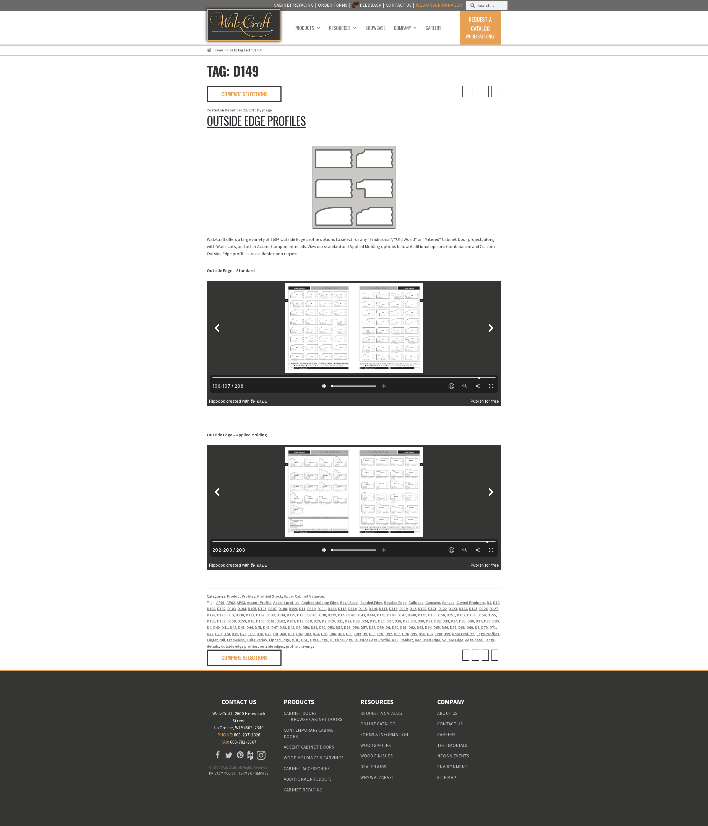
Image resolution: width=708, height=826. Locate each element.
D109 (293, 608)
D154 (481, 615)
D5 (298, 627)
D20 (331, 621)
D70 (484, 627)
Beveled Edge (395, 602)
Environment (452, 766)
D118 (393, 608)
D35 (462, 621)
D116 (373, 608)
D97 (430, 633)
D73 (218, 633)
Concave (432, 602)
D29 (406, 621)
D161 (270, 621)
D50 (306, 627)
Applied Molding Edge (319, 602)
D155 (492, 615)
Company (402, 27)
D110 (311, 608)
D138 (321, 615)
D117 (383, 608)
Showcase (375, 27)
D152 (461, 615)
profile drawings (300, 646)
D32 (437, 621)
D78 (260, 633)
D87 (341, 633)
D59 (380, 627)
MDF (295, 639)
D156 (211, 621)
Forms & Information (384, 734)
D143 (360, 615)
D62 (411, 627)
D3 (413, 621)
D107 (272, 608)
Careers (434, 27)
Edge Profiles (488, 633)
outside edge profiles (239, 646)
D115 (362, 608)
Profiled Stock (269, 596)
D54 (339, 627)
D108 (282, 608)
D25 (373, 621)
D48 (283, 627)
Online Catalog (377, 723)
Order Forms (333, 5)
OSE (304, 639)
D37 (479, 621)
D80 (283, 633)
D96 (422, 633)
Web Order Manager (439, 5)
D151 (451, 615)
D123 (453, 608)
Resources (340, 27)
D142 (350, 615)
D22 (348, 621)
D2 (324, 621)
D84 (316, 633)
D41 (225, 627)
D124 (463, 608)
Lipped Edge (279, 639)
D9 (365, 633)
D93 (397, 633)
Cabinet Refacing (294, 5)
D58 (372, 627)
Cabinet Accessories (307, 768)
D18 (308, 621)
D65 (436, 627)
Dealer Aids (373, 766)
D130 (240, 615)
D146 (391, 615)
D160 (260, 621)
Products (304, 27)
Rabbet (406, 639)
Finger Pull (216, 639)
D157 (221, 621)
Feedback (370, 5)
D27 (389, 621)
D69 (470, 627)
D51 (314, 627)
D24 (364, 621)
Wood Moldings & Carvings (314, 757)
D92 (389, 633)
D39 (495, 621)
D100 (211, 608)
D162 (281, 621)
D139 (332, 615)
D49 (291, 627)
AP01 (220, 602)
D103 (231, 608)
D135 (291, 615)
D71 (493, 627)
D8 (275, 633)
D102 (221, 608)
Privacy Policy (222, 773)
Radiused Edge (427, 639)
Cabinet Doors (300, 713)
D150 (440, 615)
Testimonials (452, 745)
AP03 (241, 602)
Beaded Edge (371, 602)
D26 (381, 621)
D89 (357, 633)
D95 (413, 633)
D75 (235, 633)
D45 (258, 627)
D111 (321, 608)
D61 (403, 627)
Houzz (250, 755)
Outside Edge (341, 639)
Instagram (261, 755)
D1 (489, 602)
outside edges (272, 646)
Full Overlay (257, 639)
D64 (428, 627)
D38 (487, 621)
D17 (300, 621)
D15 (431, 615)
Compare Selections (244, 94)
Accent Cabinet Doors (309, 747)
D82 (299, 633)
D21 (340, 621)
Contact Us (399, 5)
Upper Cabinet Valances (304, 596)
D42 (233, 627)
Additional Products (308, 779)
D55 (347, 627)
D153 (471, 615)
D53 (330, 627)
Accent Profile (259, 602)
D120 (422, 608)
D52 (322, 627)
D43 (241, 627)
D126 (483, 608)
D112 (332, 608)
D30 (421, 621)
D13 (230, 615)
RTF (395, 639)
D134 (281, 615)
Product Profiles (241, 596)
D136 (301, 615)
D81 (291, 633)
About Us (447, 713)
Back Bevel (349, 602)
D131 (250, 615)
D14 (341, 615)
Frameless (236, 639)
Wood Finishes (376, 756)
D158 (231, 621)
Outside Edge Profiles (256, 120)
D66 (445, 627)
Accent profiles (286, 602)
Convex (448, 602)
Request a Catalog (381, 713)
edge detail (475, 639)
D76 (243, 633)
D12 (413, 608)
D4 (209, 627)
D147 (401, 615)
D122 (442, 608)
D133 (270, 615)
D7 (477, 627)
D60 (395, 627)
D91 (380, 633)
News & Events (453, 756)
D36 (470, 621)
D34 (454, 621)
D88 (349, 633)
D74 (226, 633)
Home (218, 50)
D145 (381, 615)
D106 (262, 608)
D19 (317, 621)
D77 (251, 633)
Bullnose (415, 602)
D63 (420, 627)
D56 (355, 627)
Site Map (446, 777)
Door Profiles (463, 633)
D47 (274, 627)
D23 (356, 621)
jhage (267, 110)
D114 (352, 608)
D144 (371, 615)
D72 (210, 633)
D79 (268, 633)
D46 (266, 627)
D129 (221, 615)
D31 (429, 621)
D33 (445, 621)
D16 (251, 621)
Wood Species (375, 745)
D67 (453, 627)
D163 (291, 621)
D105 (252, 608)
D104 (242, 608)
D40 (216, 627)
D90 (372, 633)
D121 (432, 608)
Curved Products (470, 602)
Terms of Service (253, 773)
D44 (249, 627)
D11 (302, 608)
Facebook (217, 755)
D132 (260, 615)
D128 (211, 615)
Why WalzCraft (377, 777)
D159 (242, 621)
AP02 (231, 602)
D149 (422, 615)
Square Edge (452, 639)
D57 (364, 627)
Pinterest (239, 755)
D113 (342, 608)
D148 (412, 615)
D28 (398, 621)
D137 (311, 615)
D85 (324, 633)
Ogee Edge (319, 639)
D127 (494, 608)
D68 (461, 627)
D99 (447, 633)
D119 (403, 608)
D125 (473, 608)
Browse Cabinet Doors (316, 719)
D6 (388, 627)
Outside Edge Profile (372, 639)
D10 (496, 602)
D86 (332, 633)
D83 (307, 633)
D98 (438, 633)
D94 (405, 633)
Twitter (228, 755)
